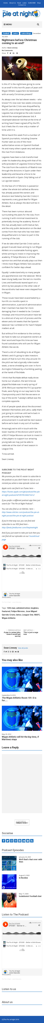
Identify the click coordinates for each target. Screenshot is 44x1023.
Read (19, 3)
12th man (11, 608)
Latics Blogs (26, 33)
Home (5, 3)
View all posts (23, 648)
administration (23, 608)
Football (6, 33)
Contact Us (22, 5)
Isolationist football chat (30, 896)
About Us (12, 3)
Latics (15, 33)
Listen (24, 3)
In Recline (23, 878)
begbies (34, 608)
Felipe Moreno (18, 611)
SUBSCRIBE (32, 3)
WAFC (37, 615)
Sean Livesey (12, 48)
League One (27, 615)
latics (18, 615)
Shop (39, 3)
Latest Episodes (16, 602)
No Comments (7, 50)
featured (6, 611)
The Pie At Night (6, 602)
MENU (9, 24)
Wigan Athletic (9, 618)
